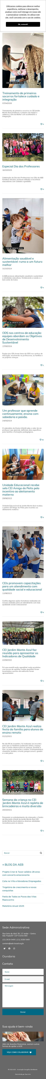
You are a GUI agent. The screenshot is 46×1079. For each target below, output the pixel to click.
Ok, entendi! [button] (23, 24)
